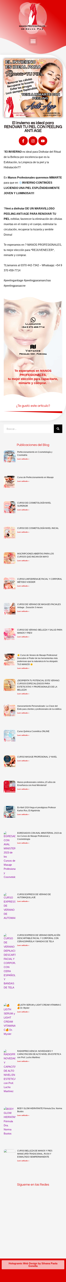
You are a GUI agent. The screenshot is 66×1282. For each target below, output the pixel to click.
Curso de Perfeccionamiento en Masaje (35, 477)
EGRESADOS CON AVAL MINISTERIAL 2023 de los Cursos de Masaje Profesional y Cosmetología (39, 836)
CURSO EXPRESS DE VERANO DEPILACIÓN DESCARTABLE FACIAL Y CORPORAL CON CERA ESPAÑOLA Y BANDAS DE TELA (38, 938)
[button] (33, 41)
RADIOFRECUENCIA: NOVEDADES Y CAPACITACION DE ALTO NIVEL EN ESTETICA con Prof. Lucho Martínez (39, 1054)
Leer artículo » (23, 459)
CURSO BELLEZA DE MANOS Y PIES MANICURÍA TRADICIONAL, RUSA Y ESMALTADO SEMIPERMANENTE (34, 1154)
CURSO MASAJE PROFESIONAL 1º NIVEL (37, 757)
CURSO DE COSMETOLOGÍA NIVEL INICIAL (38, 528)
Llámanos (33, 323)
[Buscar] (58, 428)
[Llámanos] (33, 320)
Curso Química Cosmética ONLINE (33, 731)
